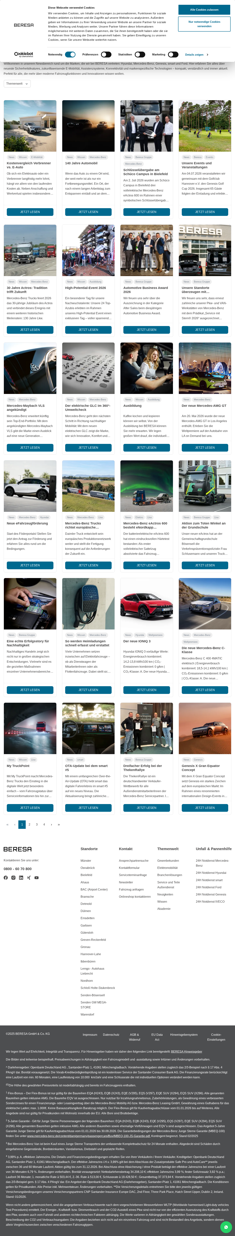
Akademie (164, 908)
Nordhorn (87, 980)
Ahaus (85, 882)
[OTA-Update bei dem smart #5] (88, 728)
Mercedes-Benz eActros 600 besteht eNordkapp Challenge (145, 527)
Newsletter (126, 882)
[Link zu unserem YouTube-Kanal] (37, 877)
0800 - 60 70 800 (18, 869)
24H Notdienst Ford (208, 887)
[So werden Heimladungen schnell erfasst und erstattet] (88, 603)
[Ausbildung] (146, 368)
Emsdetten (88, 918)
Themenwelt (14, 83)
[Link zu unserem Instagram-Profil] (13, 877)
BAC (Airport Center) (94, 889)
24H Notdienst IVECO (210, 901)
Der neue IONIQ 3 (137, 641)
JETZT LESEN (30, 211)
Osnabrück (88, 867)
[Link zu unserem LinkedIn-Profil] (21, 877)
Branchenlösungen (169, 875)
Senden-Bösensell (93, 995)
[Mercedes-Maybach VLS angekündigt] (30, 368)
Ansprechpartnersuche (134, 860)
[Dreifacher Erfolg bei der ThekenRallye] (146, 728)
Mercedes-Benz (98, 157)
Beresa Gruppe (143, 157)
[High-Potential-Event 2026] (88, 250)
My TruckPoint (18, 766)
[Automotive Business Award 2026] (146, 250)
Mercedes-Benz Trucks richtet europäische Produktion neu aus (83, 527)
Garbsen (86, 925)
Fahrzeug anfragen (131, 889)
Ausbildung (95, 281)
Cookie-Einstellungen (216, 1037)
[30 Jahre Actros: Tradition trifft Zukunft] (30, 250)
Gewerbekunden (168, 860)
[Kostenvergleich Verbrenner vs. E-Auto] (30, 126)
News (12, 157)
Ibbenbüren (88, 961)
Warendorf (87, 1014)
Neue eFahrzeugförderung (27, 523)
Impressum (90, 1034)
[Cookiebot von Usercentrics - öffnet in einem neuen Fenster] (24, 54)
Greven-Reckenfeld (93, 939)
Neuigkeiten (165, 894)
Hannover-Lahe (91, 954)
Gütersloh (87, 932)
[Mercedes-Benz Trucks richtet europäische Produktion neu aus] (88, 486)
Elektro (139, 517)
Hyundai (44, 517)
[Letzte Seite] (58, 824)
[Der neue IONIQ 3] (146, 603)
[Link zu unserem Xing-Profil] (29, 877)
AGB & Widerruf (134, 1037)
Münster (86, 860)
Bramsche (87, 896)
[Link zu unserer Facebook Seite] (6, 877)
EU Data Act (157, 1037)
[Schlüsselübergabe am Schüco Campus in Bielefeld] (146, 126)
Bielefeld (86, 875)
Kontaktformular (129, 867)
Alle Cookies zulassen (204, 9)
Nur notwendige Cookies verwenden (204, 24)
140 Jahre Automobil (81, 163)
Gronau (85, 947)
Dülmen (86, 911)
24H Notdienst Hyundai (211, 872)
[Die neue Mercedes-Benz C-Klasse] (205, 603)
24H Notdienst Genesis (211, 894)
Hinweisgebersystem (184, 1034)
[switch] (106, 54)
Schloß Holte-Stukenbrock (98, 987)
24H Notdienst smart (209, 880)
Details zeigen (194, 54)
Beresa (197, 157)
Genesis (198, 759)
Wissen (23, 157)
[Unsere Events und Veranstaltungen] (205, 126)
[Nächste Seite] (51, 824)
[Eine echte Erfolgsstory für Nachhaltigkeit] (30, 603)
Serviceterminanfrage (133, 875)
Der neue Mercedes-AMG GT (204, 406)
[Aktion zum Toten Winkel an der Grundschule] (205, 486)
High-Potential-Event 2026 (85, 288)
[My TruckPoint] (30, 728)
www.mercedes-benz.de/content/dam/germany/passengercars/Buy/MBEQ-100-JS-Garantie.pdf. (89, 1136)
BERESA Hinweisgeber (186, 1051)
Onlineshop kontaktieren (135, 896)
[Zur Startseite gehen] (22, 849)
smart (80, 759)
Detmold (86, 903)
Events (209, 157)
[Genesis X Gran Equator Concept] (205, 728)
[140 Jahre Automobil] (88, 126)
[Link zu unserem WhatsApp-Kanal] (226, 1227)
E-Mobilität (37, 157)
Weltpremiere (155, 635)
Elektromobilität (167, 867)
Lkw (100, 517)
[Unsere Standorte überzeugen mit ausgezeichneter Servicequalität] (205, 250)
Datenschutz (111, 1034)
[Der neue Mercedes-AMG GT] (205, 368)
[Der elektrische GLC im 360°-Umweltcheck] (88, 368)
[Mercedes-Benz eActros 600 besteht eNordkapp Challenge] (146, 486)
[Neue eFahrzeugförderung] (30, 486)
